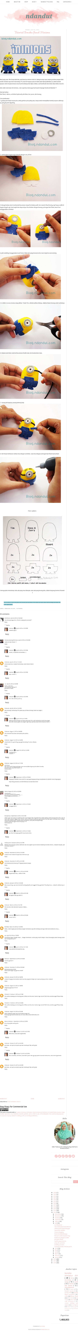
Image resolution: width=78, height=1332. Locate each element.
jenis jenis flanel (58, 1239)
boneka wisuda (70, 1291)
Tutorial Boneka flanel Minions (62, 1226)
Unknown (7, 662)
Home (8, 2)
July (56, 1223)
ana (5, 935)
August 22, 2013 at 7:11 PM (16, 763)
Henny (6, 791)
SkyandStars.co (45, 1329)
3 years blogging (59, 1232)
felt (72, 1278)
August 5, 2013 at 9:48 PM (16, 731)
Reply (6, 622)
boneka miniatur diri (71, 1274)
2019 (54, 1201)
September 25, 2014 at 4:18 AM (17, 958)
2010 (54, 1262)
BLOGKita (7, 927)
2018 (54, 1203)
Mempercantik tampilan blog (62, 1235)
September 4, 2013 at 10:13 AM (18, 815)
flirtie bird (71, 1298)
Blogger (42, 1326)
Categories (67, 2)
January (57, 1257)
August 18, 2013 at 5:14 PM (22, 750)
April (56, 1252)
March (57, 1253)
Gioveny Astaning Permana (11, 640)
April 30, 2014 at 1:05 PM (13, 935)
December (58, 1214)
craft (66, 1296)
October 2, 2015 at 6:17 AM (16, 994)
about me (17, 2)
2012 (54, 1259)
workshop (69, 1280)
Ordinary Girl (8, 842)
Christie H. (7, 994)
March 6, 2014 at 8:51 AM (22, 893)
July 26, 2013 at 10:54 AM (24, 640)
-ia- (5, 684)
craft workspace (70, 1301)
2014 (54, 1210)
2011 (54, 1261)
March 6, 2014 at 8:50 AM (22, 871)
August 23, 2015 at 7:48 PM (16, 985)
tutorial (19, 608)
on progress (74, 1305)
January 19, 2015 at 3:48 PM (16, 977)
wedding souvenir (59, 1244)
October (57, 1217)
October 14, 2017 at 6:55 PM (16, 1065)
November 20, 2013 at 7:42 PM (17, 852)
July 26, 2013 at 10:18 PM (22, 628)
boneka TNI (68, 1292)
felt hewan (69, 1285)
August (57, 1221)
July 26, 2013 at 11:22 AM (16, 662)
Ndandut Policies (47, 2)
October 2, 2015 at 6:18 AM (16, 1003)
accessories (68, 1308)
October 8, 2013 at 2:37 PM (17, 842)
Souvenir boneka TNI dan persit (63, 1246)
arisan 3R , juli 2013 (59, 1243)
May (56, 1250)
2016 (54, 1207)
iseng (67, 1282)
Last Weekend (58, 1225)
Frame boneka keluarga (60, 1234)
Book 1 (34, 2)
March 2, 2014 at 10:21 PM (16, 905)
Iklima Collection (9, 1021)
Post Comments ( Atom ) (14, 1101)
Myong (74, 1306)
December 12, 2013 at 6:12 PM (17, 861)
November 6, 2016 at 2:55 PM (21, 1021)
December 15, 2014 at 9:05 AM (17, 967)
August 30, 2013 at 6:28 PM (14, 791)
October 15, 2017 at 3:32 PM (23, 1053)
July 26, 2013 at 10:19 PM (22, 650)
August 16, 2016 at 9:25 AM (16, 1011)
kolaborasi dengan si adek (61, 1237)
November (58, 1216)
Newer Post (3, 1098)
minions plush (10, 608)
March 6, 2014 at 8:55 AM (22, 915)
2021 (54, 1198)
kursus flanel (74, 1296)
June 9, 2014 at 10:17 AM (22, 947)
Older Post (61, 1098)
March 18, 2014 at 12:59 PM (16, 927)
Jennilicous (7, 618)
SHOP (26, 2)
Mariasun (7, 958)
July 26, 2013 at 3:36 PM (12, 684)
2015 (54, 1208)
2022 (54, 1196)
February (57, 1255)
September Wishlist (59, 1230)
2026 (54, 1192)
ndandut (11, 628)
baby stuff (73, 1299)
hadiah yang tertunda (60, 1241)
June (56, 1248)
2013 (54, 1212)
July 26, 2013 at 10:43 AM (16, 618)
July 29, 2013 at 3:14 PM (21, 718)
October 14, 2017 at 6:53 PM (16, 1043)
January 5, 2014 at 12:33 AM (16, 883)
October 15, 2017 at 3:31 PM (23, 1031)
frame (72, 1289)
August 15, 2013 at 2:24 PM (16, 740)
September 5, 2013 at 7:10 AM (23, 831)
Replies (8, 625)
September (58, 1219)
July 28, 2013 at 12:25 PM (15, 708)
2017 (54, 1205)
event (76, 1282)
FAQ (58, 2)
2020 (54, 1199)
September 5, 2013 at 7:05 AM (23, 777)
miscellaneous (69, 1287)
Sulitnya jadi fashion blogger (62, 1228)
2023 (54, 1194)
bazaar (71, 1284)
